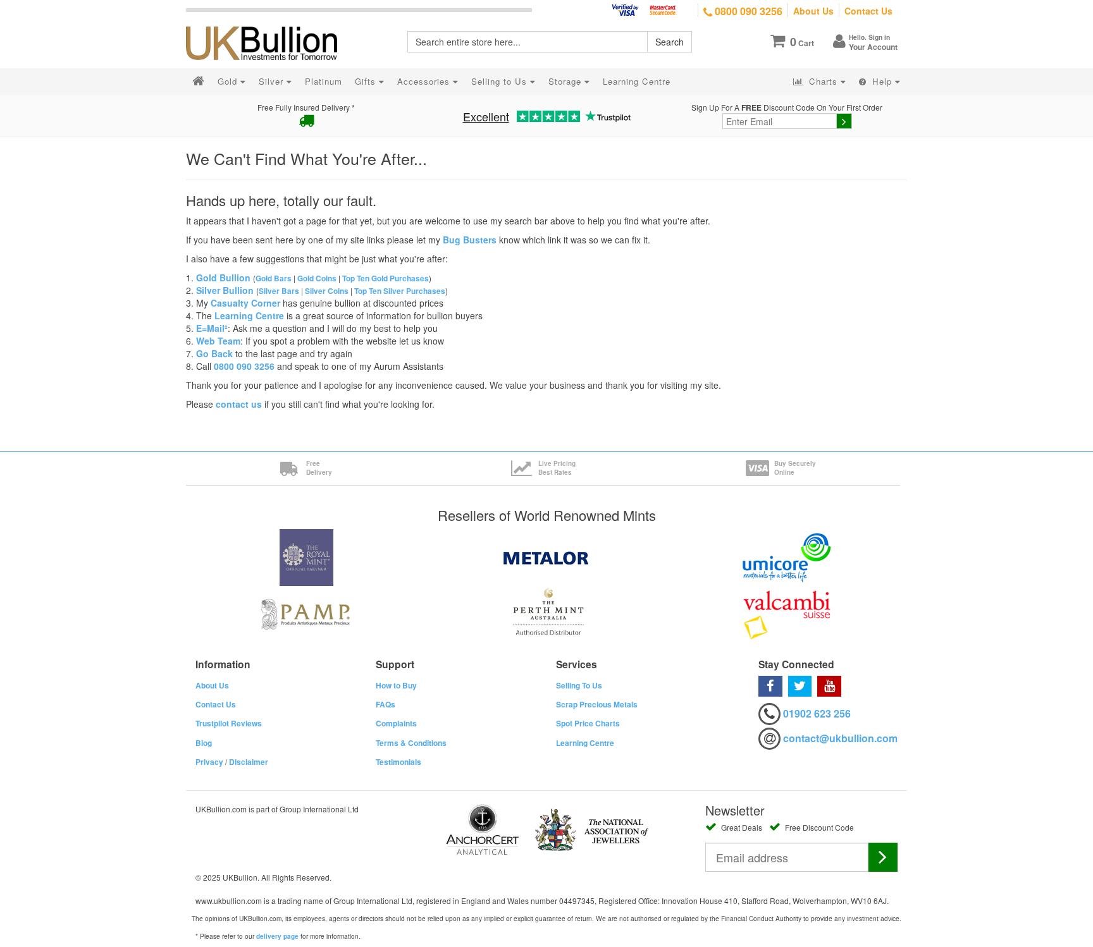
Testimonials (398, 761)
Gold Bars (274, 278)
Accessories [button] (425, 81)
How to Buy (396, 685)
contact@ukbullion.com (840, 738)
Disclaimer (248, 761)
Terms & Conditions (411, 742)
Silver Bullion (225, 290)
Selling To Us (579, 685)
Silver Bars (279, 291)
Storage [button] (566, 81)
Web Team (218, 340)
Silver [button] (273, 81)
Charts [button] (823, 81)
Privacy (209, 761)
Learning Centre (249, 315)
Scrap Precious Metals (597, 704)
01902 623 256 (817, 713)
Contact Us (868, 10)
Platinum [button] (323, 81)
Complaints (396, 723)
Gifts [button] (367, 81)
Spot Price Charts (588, 723)
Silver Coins (327, 291)
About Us (813, 10)
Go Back (214, 353)
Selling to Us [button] (500, 81)
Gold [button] (229, 81)
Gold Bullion (223, 277)
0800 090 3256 (747, 11)
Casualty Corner (245, 302)
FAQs (385, 704)
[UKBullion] (270, 22)
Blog (203, 742)
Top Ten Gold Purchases (385, 278)
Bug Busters (470, 239)
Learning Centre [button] (636, 81)
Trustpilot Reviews (228, 723)
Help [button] (882, 81)
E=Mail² (212, 328)
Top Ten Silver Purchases (399, 291)
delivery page (277, 936)
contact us (239, 404)
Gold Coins (317, 278)
